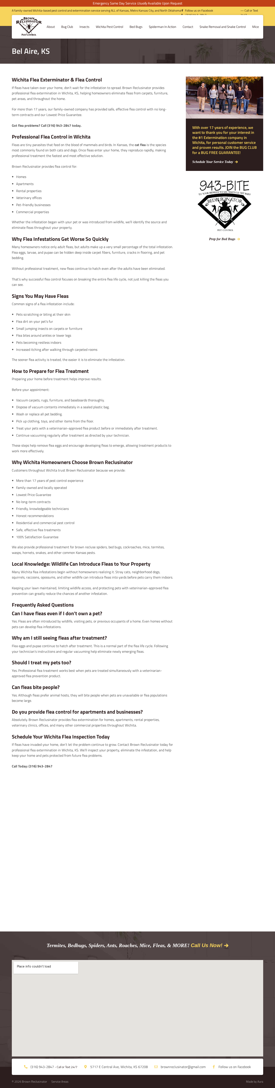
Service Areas (60, 1081)
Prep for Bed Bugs (222, 239)
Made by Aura (254, 1081)
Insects (84, 26)
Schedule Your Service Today (212, 162)
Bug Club (67, 26)
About (51, 26)
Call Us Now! (206, 945)
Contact (188, 26)
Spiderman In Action (162, 26)
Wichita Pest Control (109, 26)
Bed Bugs (136, 26)
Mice (255, 26)
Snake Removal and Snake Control (223, 26)
